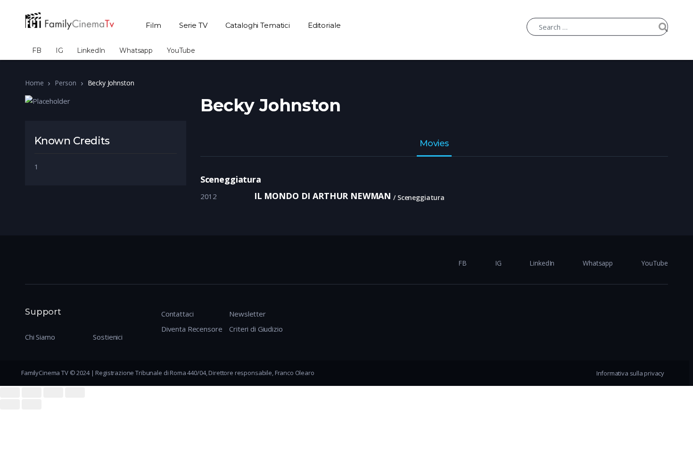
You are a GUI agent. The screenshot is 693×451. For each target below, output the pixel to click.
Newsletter (247, 313)
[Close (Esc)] (10, 392)
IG (59, 50)
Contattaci (177, 313)
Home (34, 82)
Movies (434, 144)
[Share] (31, 392)
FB (36, 50)
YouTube (181, 50)
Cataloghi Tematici (257, 25)
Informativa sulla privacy (630, 373)
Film (153, 25)
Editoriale (324, 25)
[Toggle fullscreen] (53, 392)
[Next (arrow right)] (31, 404)
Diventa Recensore (191, 329)
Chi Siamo (40, 337)
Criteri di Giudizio (255, 329)
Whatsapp (136, 50)
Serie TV (193, 25)
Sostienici (108, 337)
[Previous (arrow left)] (10, 404)
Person (65, 82)
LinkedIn (91, 50)
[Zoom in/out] (75, 392)
